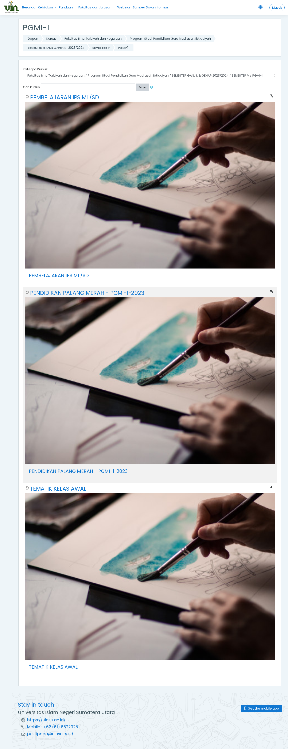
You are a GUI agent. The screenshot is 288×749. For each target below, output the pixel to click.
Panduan (66, 7)
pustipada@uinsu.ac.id (50, 734)
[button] (152, 87)
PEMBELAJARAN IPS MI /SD (64, 97)
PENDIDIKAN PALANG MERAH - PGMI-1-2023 (87, 293)
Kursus (51, 38)
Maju (142, 87)
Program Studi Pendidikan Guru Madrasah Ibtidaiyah (170, 38)
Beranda (28, 7)
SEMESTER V (101, 47)
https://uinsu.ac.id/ (46, 720)
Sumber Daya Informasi (151, 7)
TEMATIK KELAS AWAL (58, 488)
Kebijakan (46, 7)
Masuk (277, 7)
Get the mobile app (263, 708)
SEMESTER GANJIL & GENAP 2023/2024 (56, 47)
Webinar (123, 7)
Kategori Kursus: (35, 69)
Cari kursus (31, 87)
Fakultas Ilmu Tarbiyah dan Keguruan (93, 38)
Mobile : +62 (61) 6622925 (52, 727)
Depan (33, 38)
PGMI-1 (123, 47)
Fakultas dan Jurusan (95, 7)
